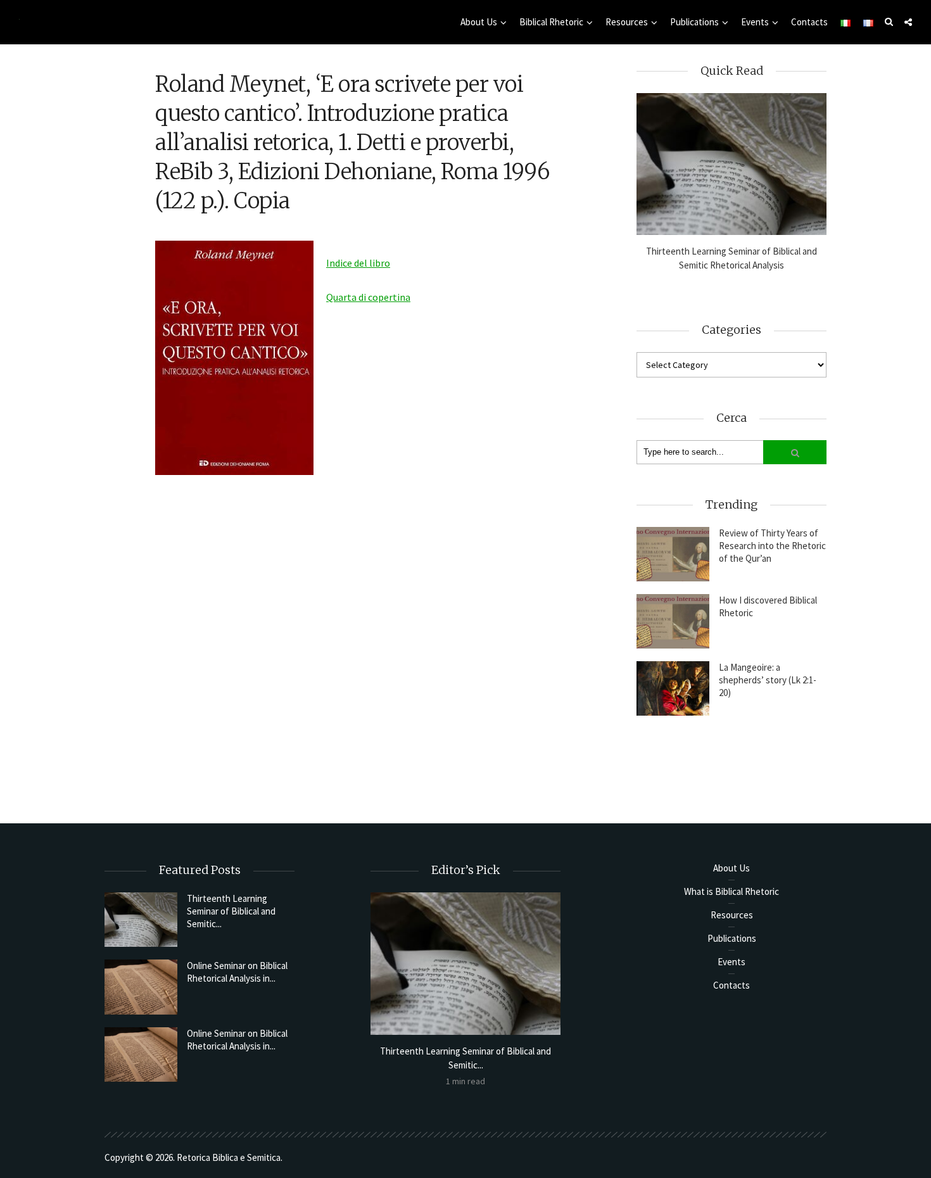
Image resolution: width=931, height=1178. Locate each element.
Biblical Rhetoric (551, 22)
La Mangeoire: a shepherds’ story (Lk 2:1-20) (767, 680)
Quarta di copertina (368, 297)
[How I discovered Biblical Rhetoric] (672, 621)
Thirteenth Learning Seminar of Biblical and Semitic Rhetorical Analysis (731, 258)
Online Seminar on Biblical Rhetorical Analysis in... (237, 972)
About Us (478, 22)
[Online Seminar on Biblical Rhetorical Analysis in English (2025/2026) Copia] (140, 987)
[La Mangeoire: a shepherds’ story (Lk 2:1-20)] (672, 688)
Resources (626, 22)
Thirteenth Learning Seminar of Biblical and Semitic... (231, 911)
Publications (694, 22)
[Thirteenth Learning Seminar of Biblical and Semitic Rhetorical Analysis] (731, 164)
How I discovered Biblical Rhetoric (768, 606)
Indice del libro (358, 262)
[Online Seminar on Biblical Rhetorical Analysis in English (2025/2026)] (140, 1054)
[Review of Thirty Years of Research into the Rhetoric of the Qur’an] (672, 554)
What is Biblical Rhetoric (731, 891)
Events (755, 22)
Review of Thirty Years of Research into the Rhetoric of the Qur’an (772, 545)
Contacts (809, 22)
